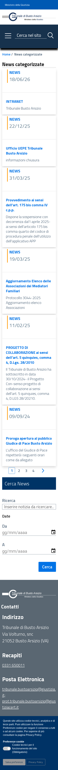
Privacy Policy (35, 762)
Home (6, 54)
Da (4, 526)
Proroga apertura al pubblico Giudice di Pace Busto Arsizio (29, 440)
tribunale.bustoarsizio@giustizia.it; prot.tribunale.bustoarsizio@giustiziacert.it (29, 698)
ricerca (8, 500)
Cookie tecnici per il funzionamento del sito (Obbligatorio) (24, 749)
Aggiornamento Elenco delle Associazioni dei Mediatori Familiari (28, 286)
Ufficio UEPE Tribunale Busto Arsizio (24, 150)
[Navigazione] (8, 35)
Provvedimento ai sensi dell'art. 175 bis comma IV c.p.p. (26, 205)
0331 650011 (13, 665)
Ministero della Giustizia (17, 5)
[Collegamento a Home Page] (29, 16)
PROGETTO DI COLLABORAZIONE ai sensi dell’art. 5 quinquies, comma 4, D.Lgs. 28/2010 (28, 355)
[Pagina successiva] (43, 470)
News (14, 72)
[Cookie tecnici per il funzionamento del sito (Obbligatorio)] (7, 748)
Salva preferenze (14, 762)
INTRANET (14, 101)
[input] (29, 533)
